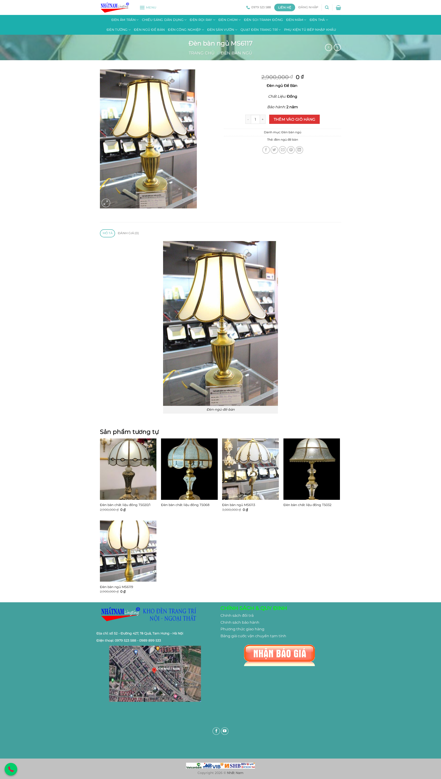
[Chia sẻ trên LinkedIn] (299, 150)
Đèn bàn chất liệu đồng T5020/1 (125, 505)
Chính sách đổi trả (237, 615)
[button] (147, 7)
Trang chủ (202, 53)
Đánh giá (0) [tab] (128, 233)
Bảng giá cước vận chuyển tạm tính (253, 636)
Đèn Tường (117, 30)
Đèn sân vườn (220, 30)
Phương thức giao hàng (242, 629)
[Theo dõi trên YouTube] (225, 731)
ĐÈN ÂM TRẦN (123, 20)
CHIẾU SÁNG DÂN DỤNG (163, 20)
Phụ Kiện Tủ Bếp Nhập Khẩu (310, 30)
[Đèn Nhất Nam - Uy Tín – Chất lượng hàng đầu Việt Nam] (116, 7)
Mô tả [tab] (108, 233)
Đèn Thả (317, 20)
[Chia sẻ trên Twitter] (274, 150)
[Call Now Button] (11, 769)
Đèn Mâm (294, 20)
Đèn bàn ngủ (236, 53)
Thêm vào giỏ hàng (294, 119)
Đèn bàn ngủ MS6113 (238, 505)
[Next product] (328, 47)
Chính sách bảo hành (239, 622)
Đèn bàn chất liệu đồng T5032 (307, 505)
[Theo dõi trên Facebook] (216, 731)
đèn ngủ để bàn (286, 139)
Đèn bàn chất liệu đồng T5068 (185, 505)
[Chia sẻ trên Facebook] (266, 150)
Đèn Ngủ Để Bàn (149, 30)
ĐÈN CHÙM (227, 20)
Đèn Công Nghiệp (184, 30)
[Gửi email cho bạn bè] (282, 150)
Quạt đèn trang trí (259, 30)
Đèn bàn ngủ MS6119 (116, 587)
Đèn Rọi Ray (201, 20)
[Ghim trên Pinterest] (291, 150)
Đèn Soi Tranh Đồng (263, 20)
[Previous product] (337, 47)
